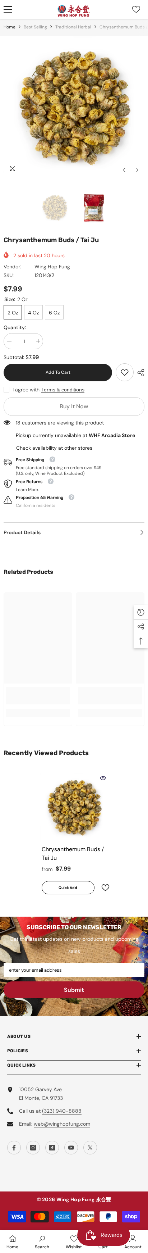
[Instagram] (33, 1147)
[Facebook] (14, 1147)
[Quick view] (103, 778)
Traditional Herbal (73, 27)
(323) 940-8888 (62, 1111)
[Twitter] (90, 1147)
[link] (125, 372)
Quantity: (15, 327)
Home (9, 27)
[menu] (8, 9)
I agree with (26, 389)
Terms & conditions (62, 389)
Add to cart (59, 372)
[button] (124, 170)
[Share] (139, 372)
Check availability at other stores (54, 448)
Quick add (68, 887)
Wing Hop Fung (52, 266)
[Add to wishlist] (102, 887)
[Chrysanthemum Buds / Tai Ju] (74, 807)
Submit (74, 990)
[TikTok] (52, 1147)
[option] (74, 106)
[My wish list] (136, 9)
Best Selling (35, 27)
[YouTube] (71, 1147)
